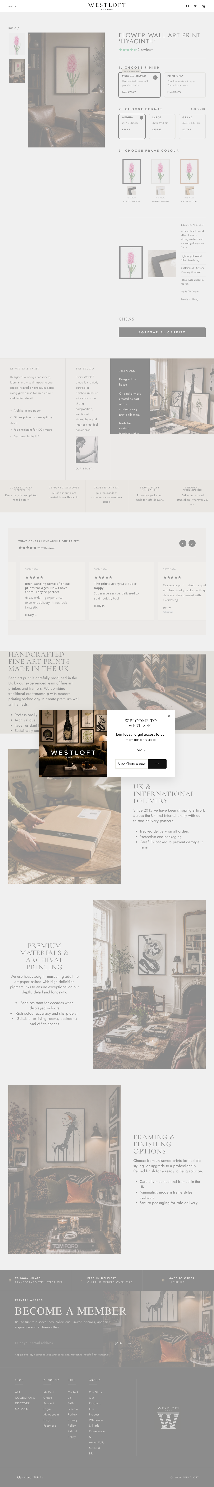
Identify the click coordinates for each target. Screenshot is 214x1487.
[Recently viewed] (195, 6)
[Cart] (203, 6)
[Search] (188, 6)
